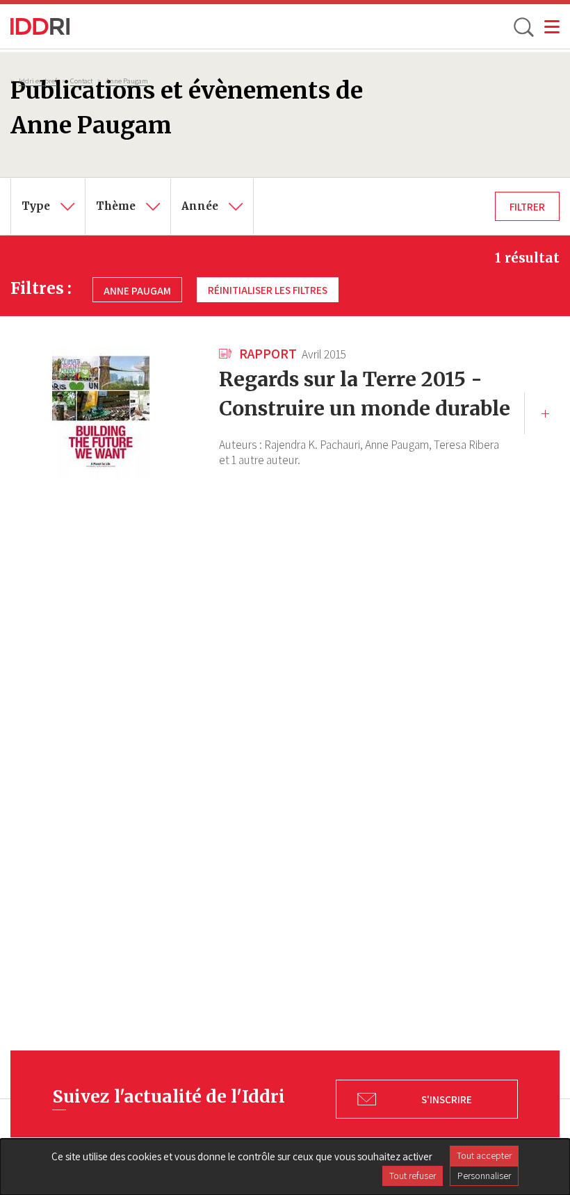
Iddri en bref (38, 80)
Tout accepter (484, 1155)
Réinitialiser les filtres (267, 290)
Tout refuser (412, 1175)
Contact (81, 80)
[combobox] (48, 206)
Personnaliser (484, 1175)
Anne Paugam (127, 80)
